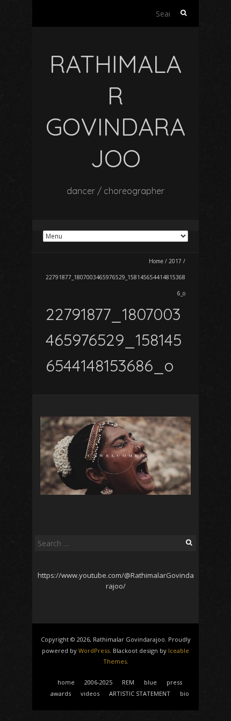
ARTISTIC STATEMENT (139, 693)
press (174, 682)
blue (150, 682)
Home (156, 261)
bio (184, 693)
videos (90, 693)
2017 (175, 261)
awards (60, 693)
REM (128, 682)
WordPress (94, 650)
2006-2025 (98, 682)
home (66, 682)
